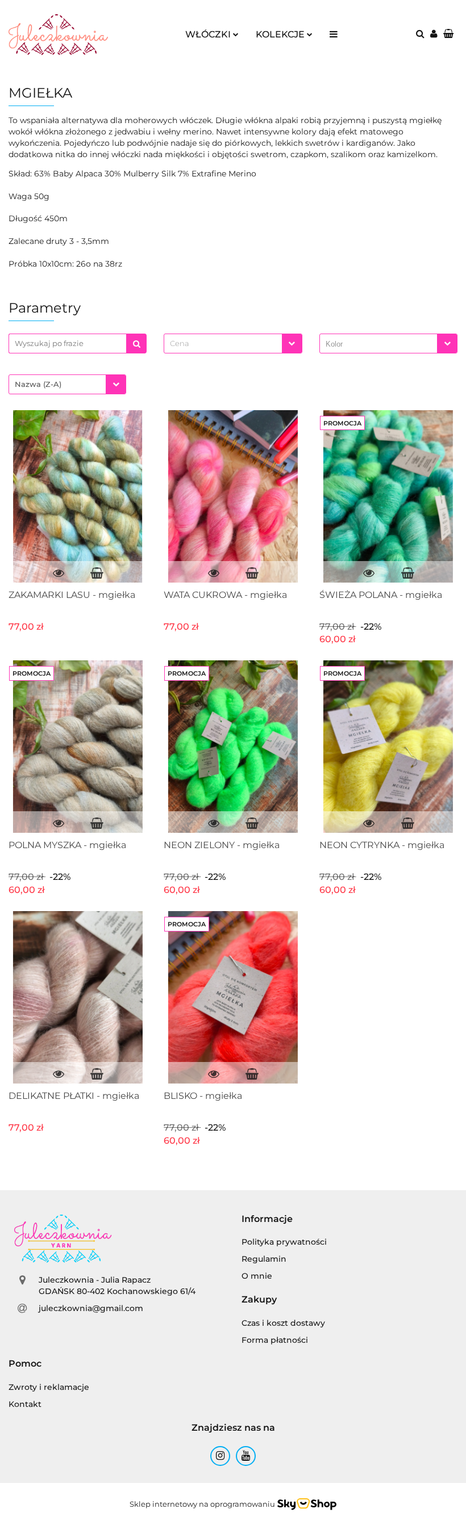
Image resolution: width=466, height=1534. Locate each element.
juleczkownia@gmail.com (91, 1308)
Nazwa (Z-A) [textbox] (38, 384)
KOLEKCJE (281, 34)
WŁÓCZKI (209, 34)
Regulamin (264, 1259)
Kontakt (25, 1404)
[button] (267, 1219)
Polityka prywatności (284, 1242)
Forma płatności (275, 1340)
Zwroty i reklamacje (49, 1387)
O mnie (257, 1276)
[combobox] (233, 343)
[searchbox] (381, 344)
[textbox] (223, 343)
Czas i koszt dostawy (283, 1323)
